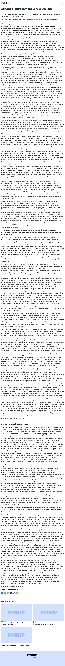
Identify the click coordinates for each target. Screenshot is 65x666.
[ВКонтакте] (2, 593)
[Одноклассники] (5, 593)
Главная (29, 661)
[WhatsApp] (17, 593)
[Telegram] (8, 593)
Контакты (35, 661)
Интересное (14, 12)
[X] (11, 593)
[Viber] (14, 593)
